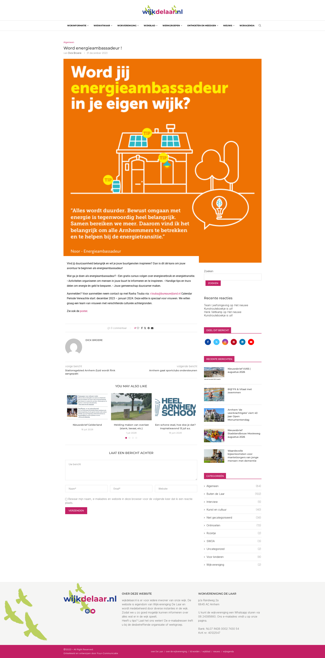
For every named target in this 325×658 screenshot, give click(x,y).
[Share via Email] (152, 328)
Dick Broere (74, 53)
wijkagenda (247, 25)
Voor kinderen (234, 557)
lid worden (195, 651)
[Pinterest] (234, 341)
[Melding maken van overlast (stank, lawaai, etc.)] (131, 406)
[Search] (260, 25)
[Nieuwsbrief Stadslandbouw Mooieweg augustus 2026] (214, 435)
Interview (234, 501)
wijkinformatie (76, 25)
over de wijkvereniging (176, 651)
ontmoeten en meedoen (201, 25)
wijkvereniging (126, 25)
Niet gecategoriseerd (234, 517)
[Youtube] (251, 341)
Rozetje (234, 533)
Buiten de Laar (234, 493)
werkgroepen (171, 25)
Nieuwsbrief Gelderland (87, 424)
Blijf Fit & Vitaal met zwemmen (240, 391)
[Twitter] (217, 341)
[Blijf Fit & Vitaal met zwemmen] (214, 394)
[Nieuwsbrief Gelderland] (87, 406)
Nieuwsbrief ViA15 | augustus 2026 (239, 370)
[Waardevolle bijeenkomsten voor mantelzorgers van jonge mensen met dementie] (214, 456)
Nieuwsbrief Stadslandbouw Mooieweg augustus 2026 (244, 433)
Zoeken (208, 271)
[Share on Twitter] (145, 328)
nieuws (227, 25)
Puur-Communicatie (107, 653)
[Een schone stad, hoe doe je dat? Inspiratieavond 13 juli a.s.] (175, 406)
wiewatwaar (102, 25)
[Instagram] (225, 341)
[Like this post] (138, 328)
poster (83, 311)
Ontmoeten (234, 525)
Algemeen (234, 486)
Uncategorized (234, 549)
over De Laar (157, 651)
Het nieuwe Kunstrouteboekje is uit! (226, 306)
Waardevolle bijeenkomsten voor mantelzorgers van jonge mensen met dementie (243, 455)
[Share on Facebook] (142, 328)
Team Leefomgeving (216, 305)
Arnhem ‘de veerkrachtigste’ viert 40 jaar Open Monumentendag (242, 414)
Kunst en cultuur (234, 509)
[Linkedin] (243, 341)
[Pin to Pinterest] (149, 328)
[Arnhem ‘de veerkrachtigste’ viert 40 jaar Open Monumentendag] (214, 415)
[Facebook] (208, 341)
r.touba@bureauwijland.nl (165, 293)
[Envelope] (93, 611)
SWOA (234, 541)
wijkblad (149, 25)
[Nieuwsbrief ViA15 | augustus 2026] (214, 374)
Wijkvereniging (234, 564)
